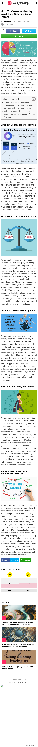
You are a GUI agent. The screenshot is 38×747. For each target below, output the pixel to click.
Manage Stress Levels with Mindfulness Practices (19, 115)
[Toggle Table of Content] (32, 99)
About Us (27, 682)
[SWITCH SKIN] (36, 3)
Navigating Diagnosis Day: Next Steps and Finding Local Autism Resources (18, 645)
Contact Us (20, 682)
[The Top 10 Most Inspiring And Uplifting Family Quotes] (19, 657)
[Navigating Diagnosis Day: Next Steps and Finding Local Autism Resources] (19, 634)
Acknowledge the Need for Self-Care (18, 105)
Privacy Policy (11, 682)
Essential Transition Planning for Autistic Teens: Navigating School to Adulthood (18, 623)
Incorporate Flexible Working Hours (17, 108)
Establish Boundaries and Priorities (17, 102)
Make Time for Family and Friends (17, 111)
